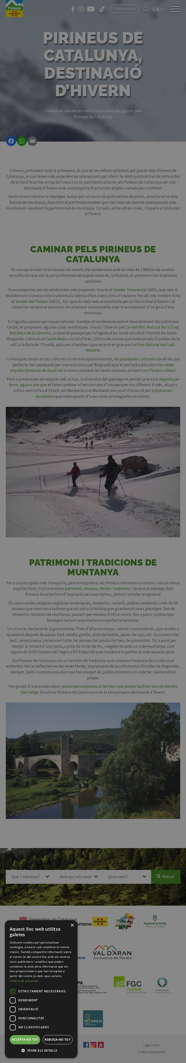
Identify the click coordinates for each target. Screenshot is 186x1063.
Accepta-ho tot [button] (25, 1039)
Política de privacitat (24, 981)
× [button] (72, 925)
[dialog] (41, 989)
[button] (41, 1050)
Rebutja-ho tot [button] (57, 1039)
